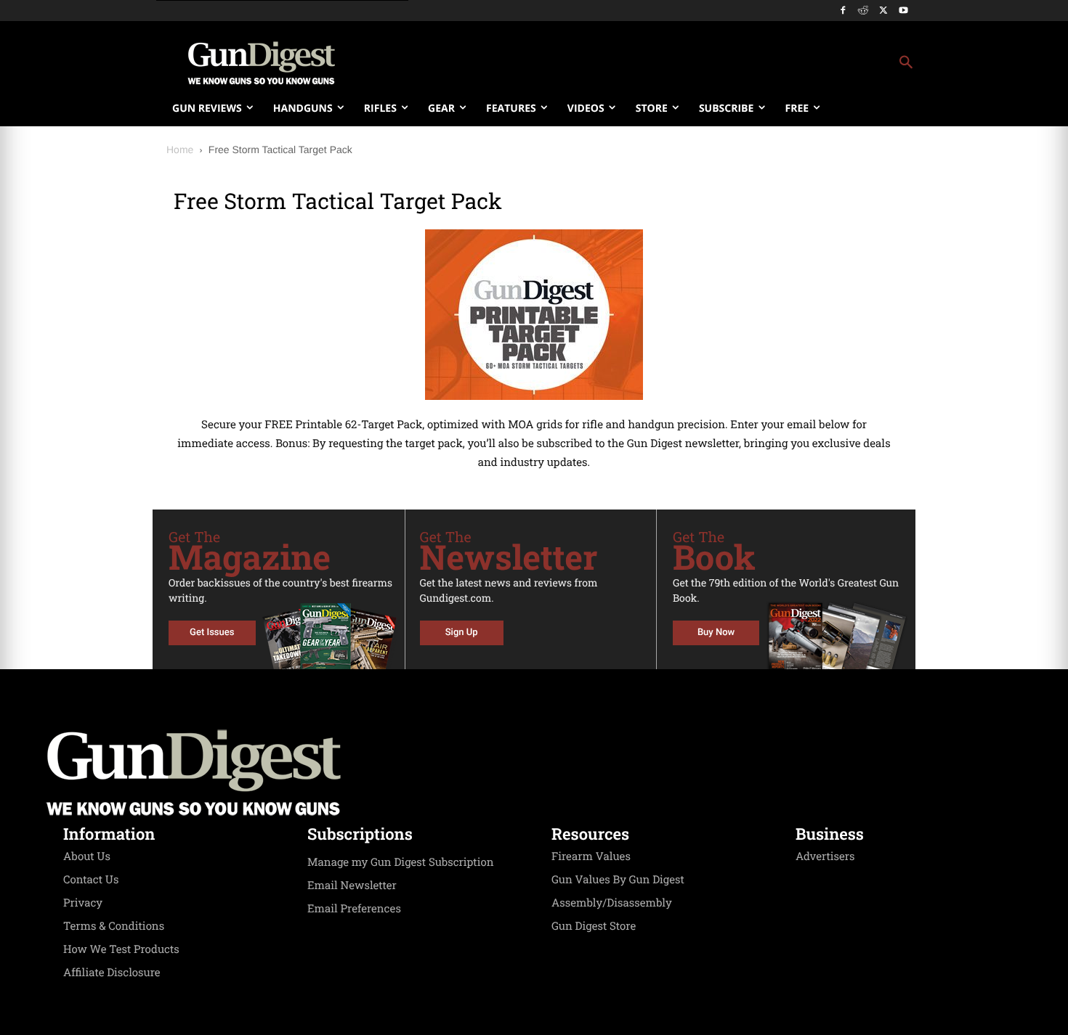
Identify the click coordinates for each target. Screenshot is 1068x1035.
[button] (651, 63)
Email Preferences (354, 908)
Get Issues (212, 632)
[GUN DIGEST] (534, 773)
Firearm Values (591, 856)
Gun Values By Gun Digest (617, 879)
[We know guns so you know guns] (262, 63)
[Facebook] (843, 11)
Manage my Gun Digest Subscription (400, 862)
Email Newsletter (352, 885)
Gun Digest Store (593, 926)
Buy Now (716, 632)
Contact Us (90, 879)
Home (179, 149)
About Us (86, 856)
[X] (883, 11)
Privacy (82, 903)
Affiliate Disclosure (112, 972)
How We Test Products (121, 949)
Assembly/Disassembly (611, 903)
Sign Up (461, 632)
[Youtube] (903, 11)
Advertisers (825, 856)
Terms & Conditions (113, 926)
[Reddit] (863, 11)
